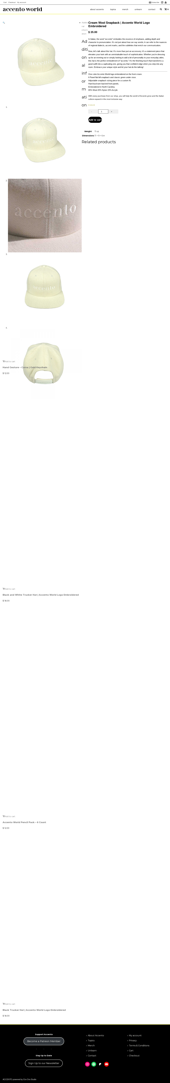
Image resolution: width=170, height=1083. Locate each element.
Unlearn (138, 9)
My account (135, 1035)
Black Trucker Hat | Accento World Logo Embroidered (34, 1010)
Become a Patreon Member (43, 1041)
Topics (113, 9)
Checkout (134, 1055)
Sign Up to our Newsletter (43, 1063)
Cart (131, 1050)
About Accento (97, 9)
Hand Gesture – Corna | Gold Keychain (25, 367)
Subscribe (155, 2)
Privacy (133, 1040)
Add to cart (95, 119)
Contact (151, 9)
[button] (4, 22)
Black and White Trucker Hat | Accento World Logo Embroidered (41, 594)
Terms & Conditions (139, 1045)
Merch (125, 9)
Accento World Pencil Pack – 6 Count (24, 822)
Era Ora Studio (29, 1079)
